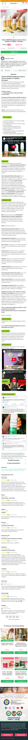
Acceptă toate (7, 735)
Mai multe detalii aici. (18, 458)
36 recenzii (13, 55)
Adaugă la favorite (22, 70)
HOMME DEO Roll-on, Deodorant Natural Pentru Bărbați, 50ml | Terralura (21, 645)
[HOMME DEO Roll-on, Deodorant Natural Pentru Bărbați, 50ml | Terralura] (21, 635)
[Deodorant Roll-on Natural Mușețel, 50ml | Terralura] (7, 635)
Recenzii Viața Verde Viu (20, 695)
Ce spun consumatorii (13, 463)
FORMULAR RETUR (11, 695)
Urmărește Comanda (8, 696)
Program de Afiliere (5, 697)
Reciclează (12, 697)
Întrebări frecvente (13, 460)
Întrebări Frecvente (19, 697)
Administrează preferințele (7, 738)
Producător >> (8, 70)
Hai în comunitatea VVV (19, 696)
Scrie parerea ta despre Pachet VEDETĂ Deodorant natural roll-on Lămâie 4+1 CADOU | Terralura (13, 469)
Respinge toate (21, 735)
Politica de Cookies (5, 728)
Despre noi (5, 695)
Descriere (13, 74)
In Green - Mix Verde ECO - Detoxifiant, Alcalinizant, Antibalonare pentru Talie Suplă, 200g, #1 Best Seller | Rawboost (21, 674)
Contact (25, 697)
